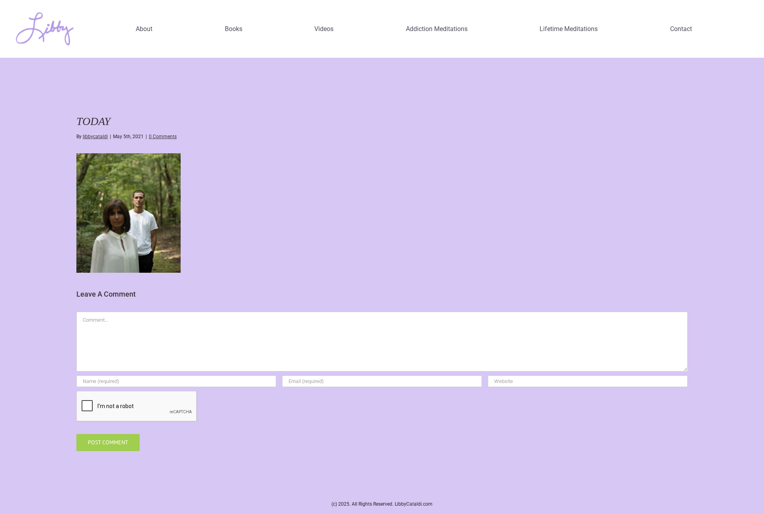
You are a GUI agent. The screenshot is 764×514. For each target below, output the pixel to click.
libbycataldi (95, 136)
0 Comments (163, 136)
